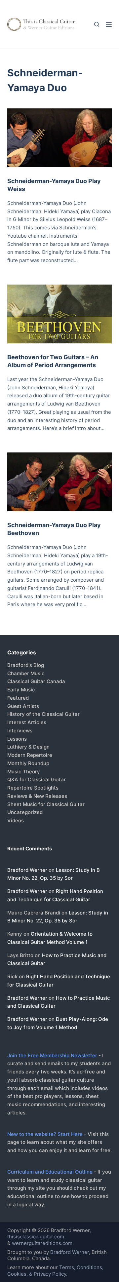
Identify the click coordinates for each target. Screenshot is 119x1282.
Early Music (21, 689)
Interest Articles (26, 722)
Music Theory (23, 771)
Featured (18, 698)
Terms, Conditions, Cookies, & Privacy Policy (55, 1270)
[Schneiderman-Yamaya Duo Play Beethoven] (59, 481)
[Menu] (109, 24)
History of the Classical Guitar (43, 714)
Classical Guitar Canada (36, 681)
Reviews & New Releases (37, 796)
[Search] (96, 24)
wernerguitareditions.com (42, 1243)
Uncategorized (25, 812)
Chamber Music (26, 673)
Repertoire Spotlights (33, 788)
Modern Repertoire (29, 755)
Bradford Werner (27, 870)
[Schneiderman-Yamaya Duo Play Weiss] (59, 137)
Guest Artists (23, 706)
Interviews (19, 730)
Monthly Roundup (28, 763)
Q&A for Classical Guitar (36, 779)
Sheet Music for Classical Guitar (46, 804)
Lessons (17, 739)
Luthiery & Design (28, 747)
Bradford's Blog (25, 665)
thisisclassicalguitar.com (35, 1236)
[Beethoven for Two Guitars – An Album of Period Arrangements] (59, 314)
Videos (15, 820)
